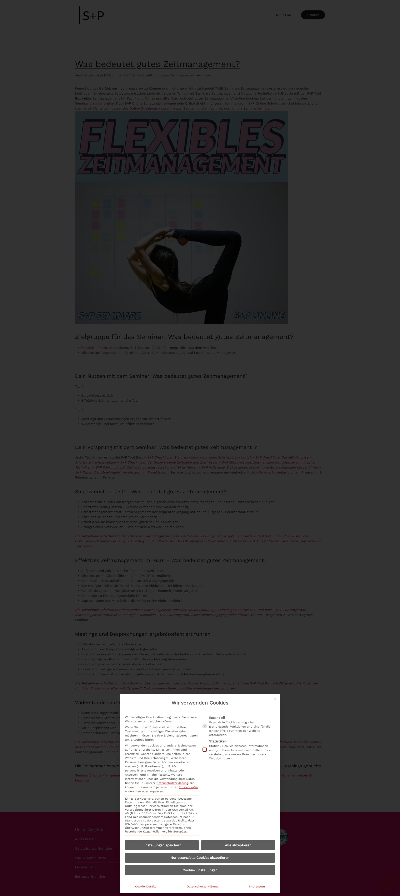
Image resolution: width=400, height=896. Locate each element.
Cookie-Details (145, 886)
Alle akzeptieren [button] (238, 845)
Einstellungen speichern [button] (161, 845)
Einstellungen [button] (188, 787)
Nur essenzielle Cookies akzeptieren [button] (200, 858)
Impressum (257, 886)
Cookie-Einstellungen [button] (200, 870)
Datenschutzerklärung (172, 783)
